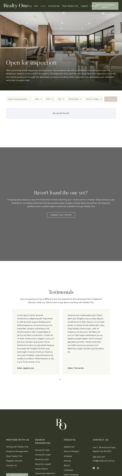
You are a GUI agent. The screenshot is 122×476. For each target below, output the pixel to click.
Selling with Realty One (17, 447)
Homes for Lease (43, 455)
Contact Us (11, 465)
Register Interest (14, 461)
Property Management (17, 451)
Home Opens (41, 469)
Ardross (67, 461)
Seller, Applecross (25, 368)
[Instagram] (98, 468)
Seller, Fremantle (76, 368)
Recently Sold (41, 459)
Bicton (67, 465)
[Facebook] (94, 468)
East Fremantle (71, 475)
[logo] (16, 6)
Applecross (69, 447)
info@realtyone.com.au (104, 461)
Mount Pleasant (71, 451)
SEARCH (111, 99)
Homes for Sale (42, 450)
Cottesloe (68, 470)
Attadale (68, 456)
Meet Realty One (14, 456)
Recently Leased (43, 464)
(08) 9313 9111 (99, 457)
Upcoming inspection (45, 473)
